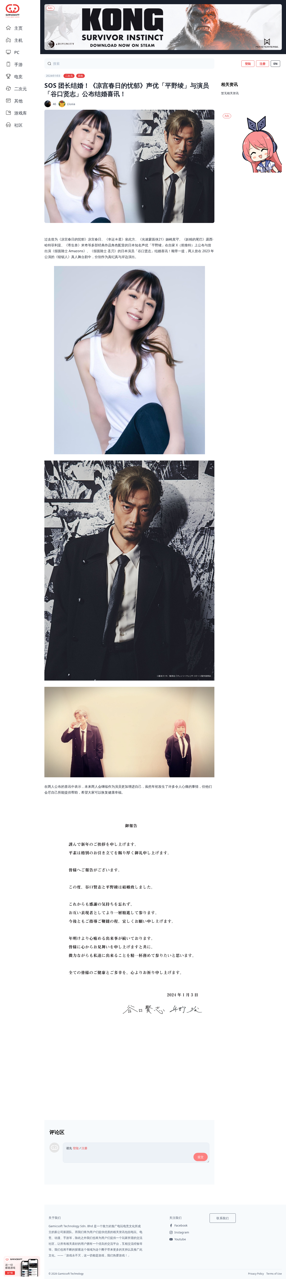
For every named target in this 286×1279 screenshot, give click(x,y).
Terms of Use (274, 1273)
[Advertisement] (129, 1079)
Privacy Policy (256, 1273)
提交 (201, 1157)
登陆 (248, 64)
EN (275, 64)
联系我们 (222, 1218)
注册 (262, 64)
